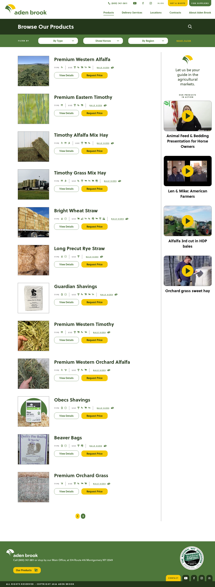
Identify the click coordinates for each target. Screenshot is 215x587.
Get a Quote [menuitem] (177, 3)
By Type (58, 41)
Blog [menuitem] (161, 3)
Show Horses (103, 41)
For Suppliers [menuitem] (200, 3)
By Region (148, 41)
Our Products (24, 570)
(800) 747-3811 (26, 560)
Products (108, 12)
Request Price (94, 75)
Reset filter (184, 41)
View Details (69, 75)
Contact (173, 578)
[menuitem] (134, 3)
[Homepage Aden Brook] (26, 9)
